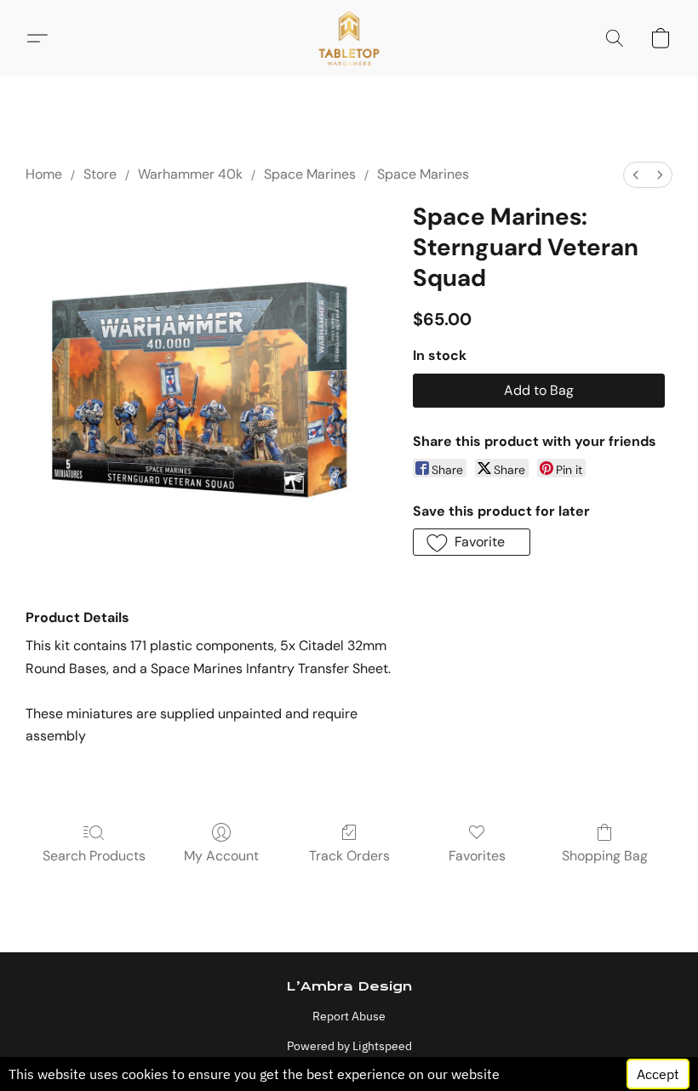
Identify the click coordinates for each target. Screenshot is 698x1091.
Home (44, 174)
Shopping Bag (605, 856)
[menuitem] (636, 175)
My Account (221, 856)
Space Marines (310, 174)
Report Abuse (349, 1016)
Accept (658, 1073)
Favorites (477, 856)
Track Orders (349, 856)
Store (100, 174)
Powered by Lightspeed (349, 1046)
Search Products (94, 856)
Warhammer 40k (190, 174)
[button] (349, 38)
